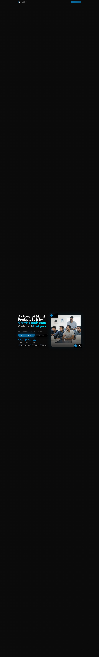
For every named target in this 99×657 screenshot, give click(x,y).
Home (35, 2)
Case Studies (52, 2)
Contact (62, 2)
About (58, 2)
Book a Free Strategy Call (25, 335)
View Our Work (41, 335)
